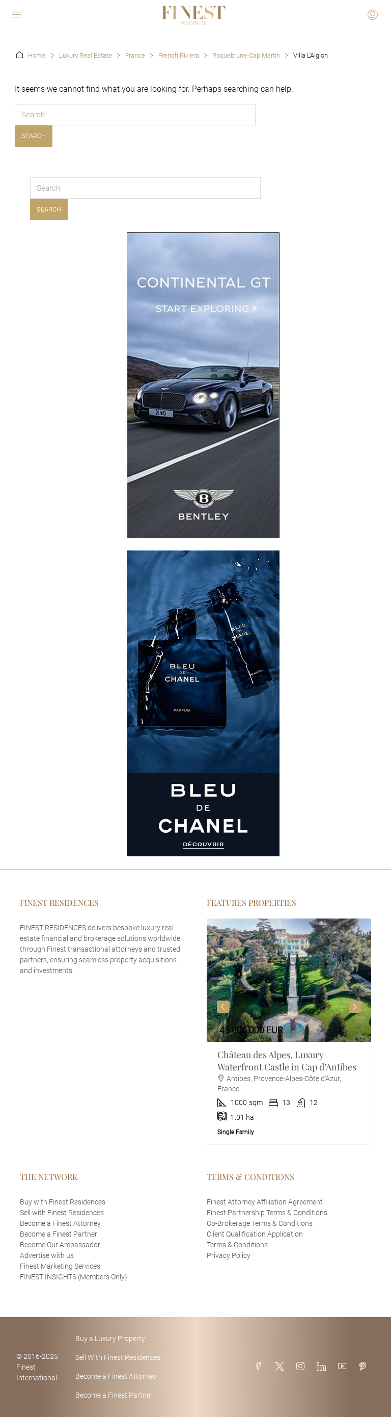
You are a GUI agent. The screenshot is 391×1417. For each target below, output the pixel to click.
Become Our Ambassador (60, 1245)
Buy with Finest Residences (62, 1202)
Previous (223, 1007)
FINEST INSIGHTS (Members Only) (73, 1277)
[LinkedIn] (323, 1366)
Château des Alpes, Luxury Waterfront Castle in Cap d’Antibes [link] (286, 1060)
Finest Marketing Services (60, 1266)
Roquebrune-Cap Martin (246, 55)
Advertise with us (47, 1255)
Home (37, 55)
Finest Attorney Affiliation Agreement (265, 1202)
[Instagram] (302, 1367)
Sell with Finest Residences (62, 1213)
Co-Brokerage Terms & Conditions (260, 1223)
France (135, 55)
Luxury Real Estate (85, 55)
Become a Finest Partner (58, 1234)
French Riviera (178, 55)
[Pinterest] (364, 1367)
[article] (289, 1032)
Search (33, 136)
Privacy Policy (228, 1255)
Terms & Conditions (237, 1245)
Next (355, 1007)
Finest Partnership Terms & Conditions (267, 1213)
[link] (289, 980)
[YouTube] (344, 1367)
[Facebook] (261, 1367)
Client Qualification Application (255, 1234)
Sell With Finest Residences (117, 1357)
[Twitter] (281, 1366)
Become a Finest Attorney (60, 1223)
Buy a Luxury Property (110, 1338)
